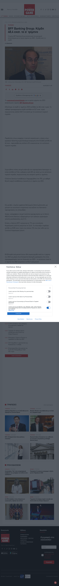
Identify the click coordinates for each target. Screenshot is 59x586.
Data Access (29, 319)
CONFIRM (18, 313)
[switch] (49, 291)
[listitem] (29, 288)
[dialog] (29, 293)
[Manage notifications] (55, 582)
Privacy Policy (38, 319)
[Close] (56, 267)
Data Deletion (21, 319)
